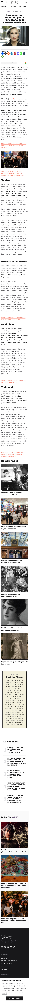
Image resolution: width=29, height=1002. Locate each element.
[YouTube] (11, 947)
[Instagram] (5, 947)
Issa (15, 99)
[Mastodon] (18, 53)
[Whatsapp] (21, 53)
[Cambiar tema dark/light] (26, 2)
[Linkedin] (12, 53)
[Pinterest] (15, 53)
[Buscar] (6, 2)
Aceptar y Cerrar (14, 998)
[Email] (2, 56)
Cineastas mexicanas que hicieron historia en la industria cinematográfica (12, 173)
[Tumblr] (24, 53)
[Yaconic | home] (14, 937)
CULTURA (3, 6)
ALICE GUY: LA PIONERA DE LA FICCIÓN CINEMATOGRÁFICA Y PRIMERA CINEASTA (13, 454)
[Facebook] (2, 53)
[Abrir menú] (3, 2)
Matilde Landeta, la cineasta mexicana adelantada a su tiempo (13, 145)
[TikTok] (14, 947)
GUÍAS (3, 966)
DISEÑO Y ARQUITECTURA (19, 6)
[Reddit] (8, 53)
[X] (5, 53)
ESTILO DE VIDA (6, 963)
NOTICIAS (4, 969)
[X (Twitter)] (8, 947)
